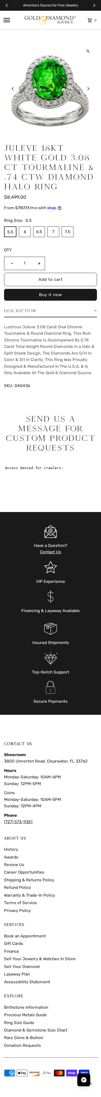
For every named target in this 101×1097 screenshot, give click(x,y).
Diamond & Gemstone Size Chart (35, 1030)
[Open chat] (83, 1079)
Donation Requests (22, 1045)
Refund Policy (17, 887)
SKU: (8, 385)
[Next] (94, 5)
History (11, 849)
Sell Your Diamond (22, 966)
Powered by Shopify (40, 1091)
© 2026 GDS (13, 1091)
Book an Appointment (25, 936)
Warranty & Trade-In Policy (29, 895)
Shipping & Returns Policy (29, 880)
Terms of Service (20, 902)
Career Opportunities (24, 872)
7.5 (67, 231)
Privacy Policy (17, 910)
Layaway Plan (17, 974)
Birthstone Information (26, 1007)
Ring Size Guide (19, 1022)
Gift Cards (13, 943)
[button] (50, 311)
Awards (11, 857)
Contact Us (50, 552)
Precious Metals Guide (25, 1015)
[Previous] (7, 5)
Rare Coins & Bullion (23, 1037)
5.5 (10, 232)
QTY (8, 250)
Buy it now (50, 294)
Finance (11, 951)
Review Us (14, 864)
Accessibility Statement (27, 982)
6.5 (39, 231)
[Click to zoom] (88, 51)
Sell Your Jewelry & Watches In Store (40, 958)
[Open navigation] (11, 20)
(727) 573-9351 (18, 821)
